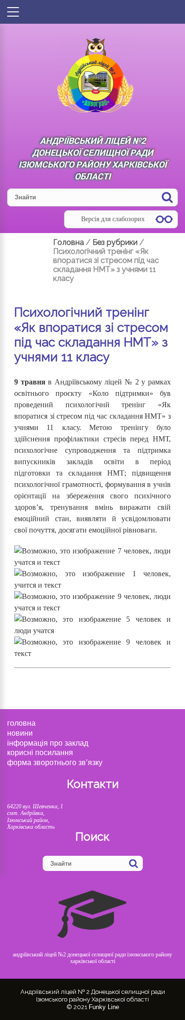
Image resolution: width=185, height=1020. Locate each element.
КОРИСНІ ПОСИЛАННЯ (40, 753)
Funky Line (104, 1007)
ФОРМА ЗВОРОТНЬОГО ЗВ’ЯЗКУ (54, 762)
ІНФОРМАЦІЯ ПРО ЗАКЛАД (47, 743)
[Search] (167, 197)
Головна (21, 723)
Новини (20, 733)
